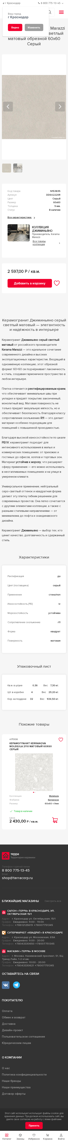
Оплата (7, 1011)
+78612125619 (24, 925)
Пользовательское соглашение (23, 1036)
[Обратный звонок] (63, 3)
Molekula (54, 796)
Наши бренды (11, 1081)
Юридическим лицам (16, 1043)
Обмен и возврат (14, 1017)
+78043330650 (24, 943)
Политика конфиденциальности (24, 1074)
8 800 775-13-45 (16, 870)
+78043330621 (24, 965)
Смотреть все (53, 901)
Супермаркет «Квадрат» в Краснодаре (35, 932)
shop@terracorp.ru (17, 878)
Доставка (8, 1024)
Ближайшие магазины (20, 901)
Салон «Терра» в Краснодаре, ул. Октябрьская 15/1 (30, 912)
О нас (6, 1068)
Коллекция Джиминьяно (42, 229)
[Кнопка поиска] (49, 12)
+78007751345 (43, 925)
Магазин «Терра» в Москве (26, 951)
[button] (61, 1137)
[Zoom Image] (34, 107)
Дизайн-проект (12, 1030)
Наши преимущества (16, 1087)
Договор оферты (14, 1093)
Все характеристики (20, 217)
